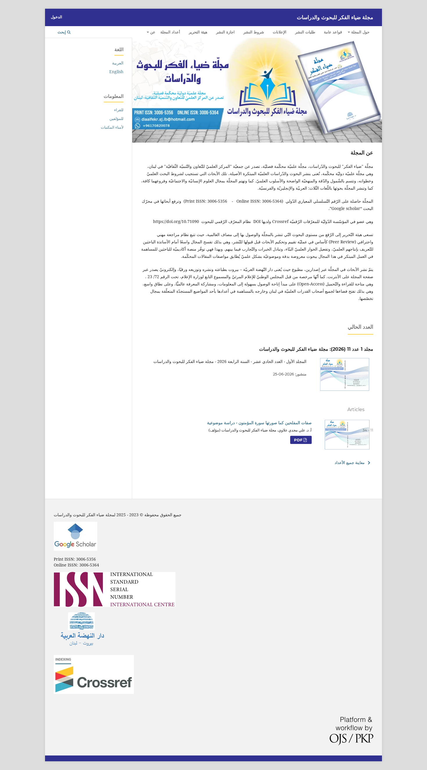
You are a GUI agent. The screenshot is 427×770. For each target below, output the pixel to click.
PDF (299, 440)
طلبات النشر (305, 32)
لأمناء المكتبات (112, 127)
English (116, 71)
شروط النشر (253, 32)
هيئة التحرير (198, 32)
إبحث (62, 32)
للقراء (118, 109)
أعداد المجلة (170, 32)
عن (152, 32)
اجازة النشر (225, 32)
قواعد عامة (333, 32)
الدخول (56, 17)
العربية (117, 63)
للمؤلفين (116, 118)
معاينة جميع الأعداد (350, 462)
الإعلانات (279, 32)
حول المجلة (359, 32)
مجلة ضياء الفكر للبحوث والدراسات (335, 17)
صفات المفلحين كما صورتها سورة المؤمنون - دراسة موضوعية (259, 422)
